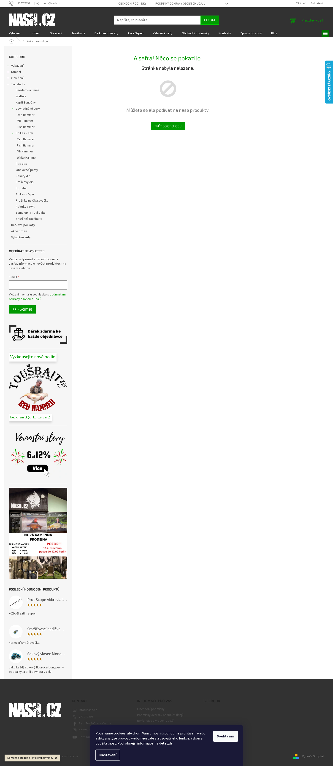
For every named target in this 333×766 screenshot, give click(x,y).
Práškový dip (25, 182)
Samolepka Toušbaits (31, 212)
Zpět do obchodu (167, 126)
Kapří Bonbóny (26, 102)
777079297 (86, 717)
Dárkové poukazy (23, 225)
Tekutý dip (23, 176)
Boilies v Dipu (25, 194)
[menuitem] (15, 33)
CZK (299, 3)
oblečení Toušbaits (29, 219)
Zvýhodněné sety (28, 108)
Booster (21, 188)
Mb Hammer (25, 151)
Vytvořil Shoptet (313, 756)
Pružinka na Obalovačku (32, 200)
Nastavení (107, 755)
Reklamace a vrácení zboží (155, 720)
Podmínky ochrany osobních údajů (180, 4)
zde (170, 743)
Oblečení (17, 78)
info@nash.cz (88, 710)
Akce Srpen (19, 231)
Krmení (16, 72)
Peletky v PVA (25, 207)
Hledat (209, 20)
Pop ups (21, 164)
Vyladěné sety (21, 237)
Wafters (21, 96)
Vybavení (17, 66)
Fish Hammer (26, 127)
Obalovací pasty (27, 170)
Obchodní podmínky (132, 4)
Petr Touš (85, 737)
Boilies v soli (24, 133)
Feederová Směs (27, 90)
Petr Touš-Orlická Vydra (95, 723)
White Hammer (27, 157)
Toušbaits (18, 84)
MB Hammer (25, 121)
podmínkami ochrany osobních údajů (37, 296)
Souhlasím (225, 736)
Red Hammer (26, 115)
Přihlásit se (22, 309)
